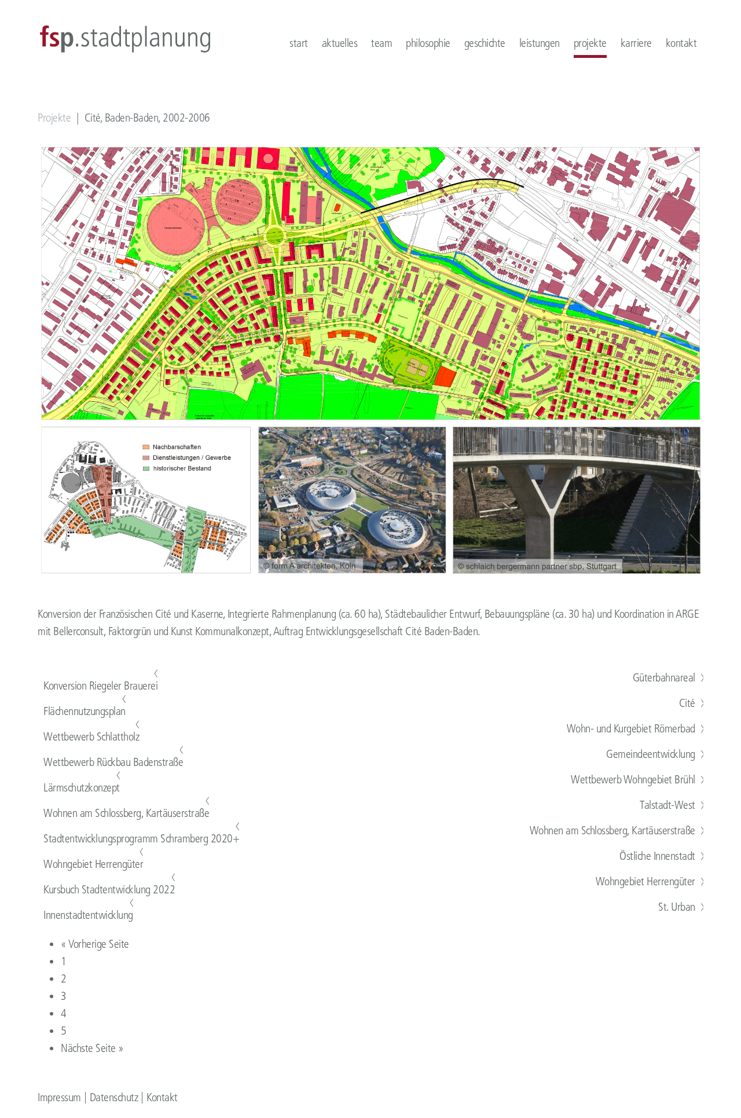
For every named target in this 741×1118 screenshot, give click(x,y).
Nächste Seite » (92, 1048)
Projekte (54, 117)
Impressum (59, 1097)
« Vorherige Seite (95, 944)
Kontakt (162, 1097)
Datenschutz (114, 1097)
